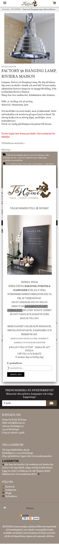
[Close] (56, 165)
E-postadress (14, 363)
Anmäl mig (16, 374)
